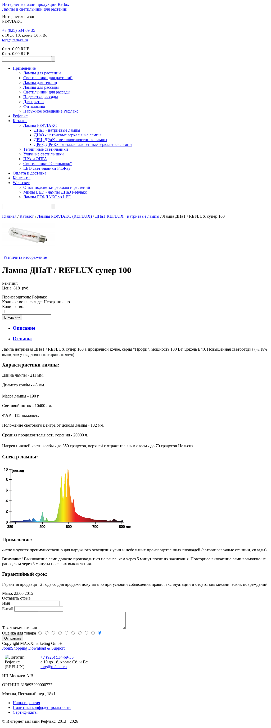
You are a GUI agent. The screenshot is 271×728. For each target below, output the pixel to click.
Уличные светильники (43, 154)
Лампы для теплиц (40, 82)
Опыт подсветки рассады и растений (56, 187)
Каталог (20, 120)
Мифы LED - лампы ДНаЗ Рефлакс (55, 192)
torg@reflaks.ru (15, 40)
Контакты (21, 178)
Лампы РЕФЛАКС (40, 125)
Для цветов (33, 101)
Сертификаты (25, 712)
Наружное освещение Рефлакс (50, 111)
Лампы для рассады (41, 87)
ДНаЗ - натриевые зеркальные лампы (67, 135)
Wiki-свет (21, 182)
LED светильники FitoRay (47, 168)
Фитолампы (34, 106)
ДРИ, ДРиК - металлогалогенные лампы (70, 139)
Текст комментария (20, 628)
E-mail (8, 608)
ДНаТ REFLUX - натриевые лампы (127, 216)
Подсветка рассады (40, 97)
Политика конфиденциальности (42, 707)
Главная (9, 216)
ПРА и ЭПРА (35, 159)
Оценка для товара (19, 633)
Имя (6, 603)
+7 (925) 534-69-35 (18, 30)
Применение (24, 68)
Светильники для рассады (46, 92)
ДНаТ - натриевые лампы (57, 130)
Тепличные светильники (45, 149)
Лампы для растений (42, 73)
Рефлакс (20, 116)
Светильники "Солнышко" (47, 163)
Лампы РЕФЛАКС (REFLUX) (64, 216)
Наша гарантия (26, 702)
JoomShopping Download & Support (33, 648)
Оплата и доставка (29, 173)
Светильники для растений (48, 77)
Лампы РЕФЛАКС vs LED (47, 197)
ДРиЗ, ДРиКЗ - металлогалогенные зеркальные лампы (83, 144)
